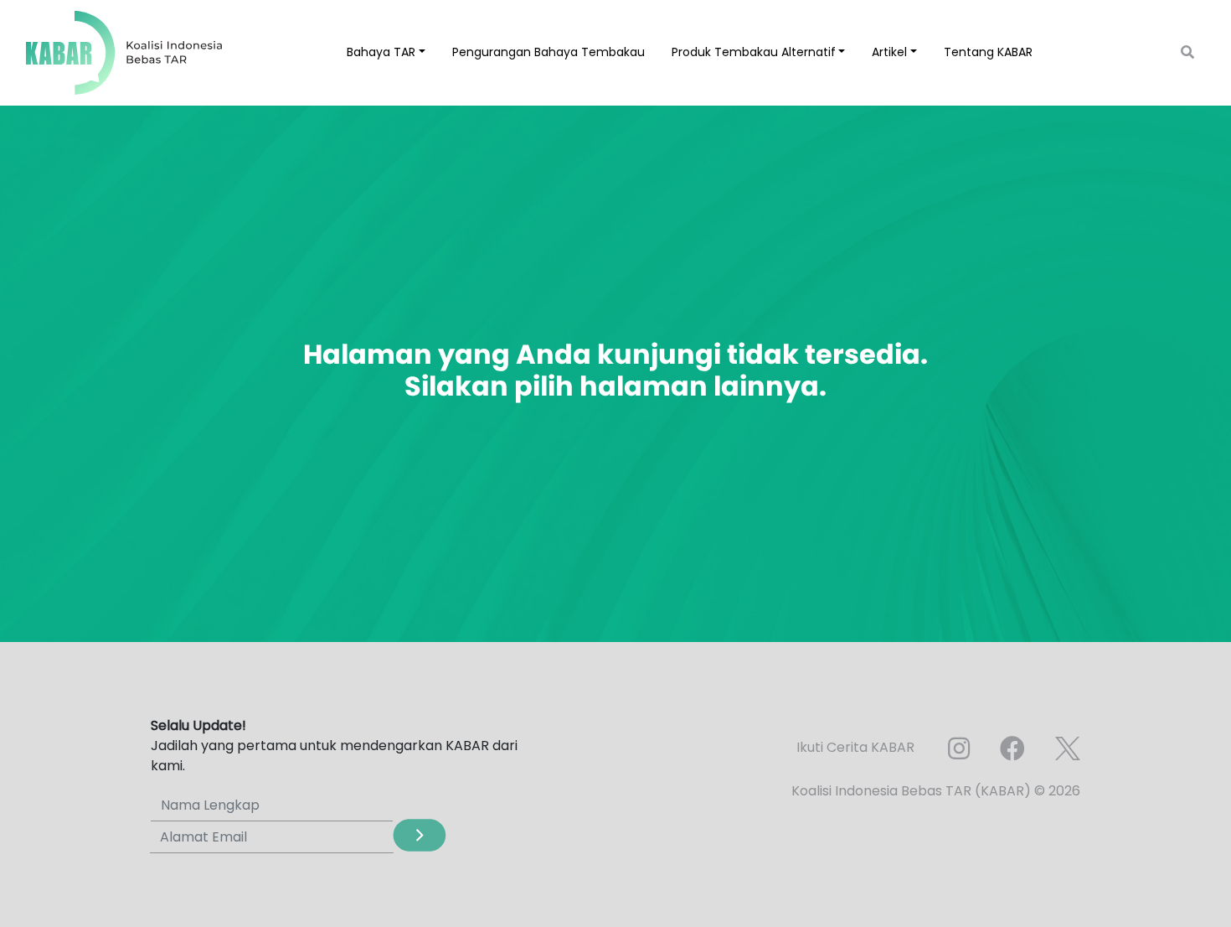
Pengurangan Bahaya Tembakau (548, 52)
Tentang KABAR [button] (988, 52)
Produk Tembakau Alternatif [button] (754, 52)
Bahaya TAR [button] (381, 52)
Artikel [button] (889, 52)
